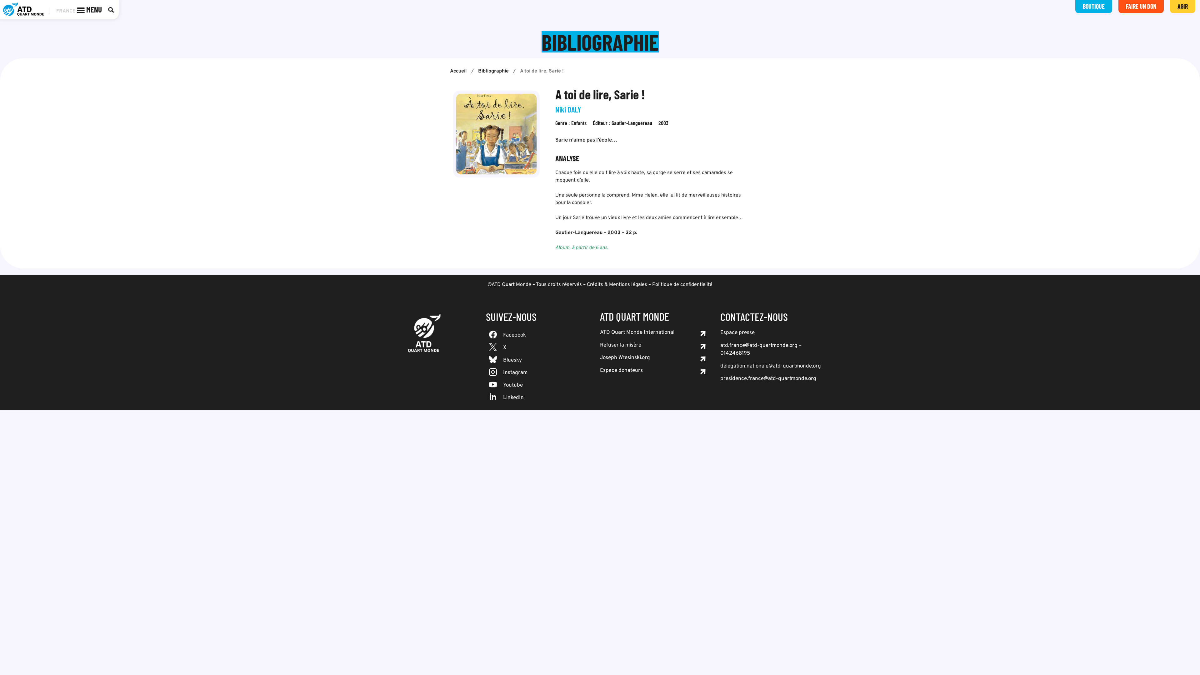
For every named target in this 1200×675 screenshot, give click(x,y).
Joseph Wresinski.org (625, 357)
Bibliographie (493, 71)
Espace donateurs (621, 370)
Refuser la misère (620, 345)
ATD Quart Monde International (637, 332)
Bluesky (512, 360)
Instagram (515, 372)
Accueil (458, 71)
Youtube (513, 385)
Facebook (514, 335)
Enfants (579, 122)
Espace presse (737, 332)
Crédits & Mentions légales (617, 285)
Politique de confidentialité (682, 285)
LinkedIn (513, 397)
